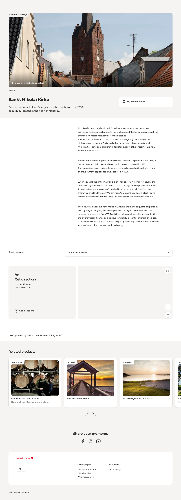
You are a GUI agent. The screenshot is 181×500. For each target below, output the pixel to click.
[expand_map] (167, 271)
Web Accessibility (86, 477)
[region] (125, 292)
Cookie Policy (114, 469)
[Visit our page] (82, 441)
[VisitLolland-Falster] (25, 458)
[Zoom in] (168, 307)
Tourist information (87, 469)
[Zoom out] (168, 314)
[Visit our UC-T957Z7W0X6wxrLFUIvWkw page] (98, 441)
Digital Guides (84, 473)
